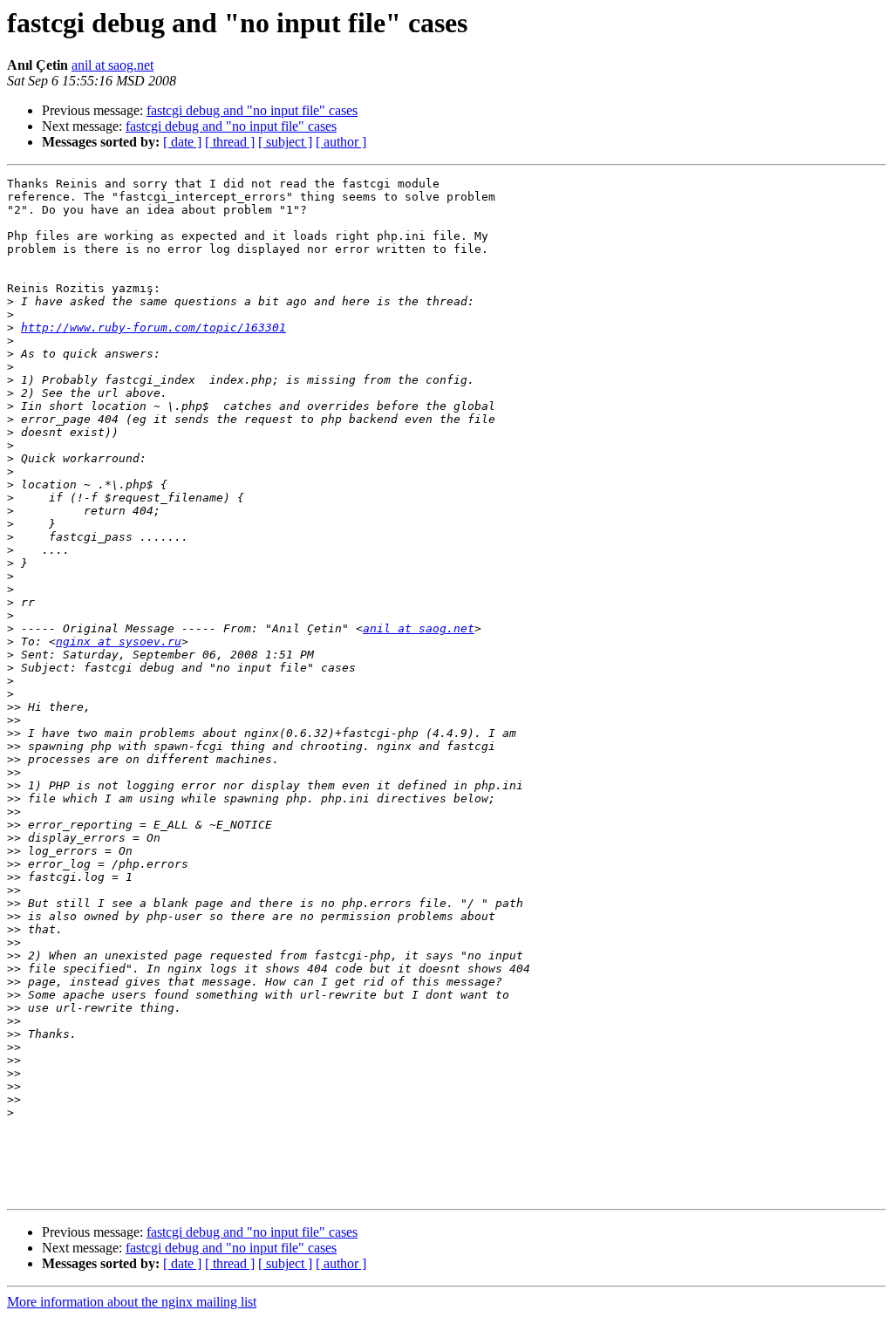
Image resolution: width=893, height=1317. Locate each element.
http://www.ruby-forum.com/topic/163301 (153, 327)
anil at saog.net (112, 65)
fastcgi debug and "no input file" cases (252, 110)
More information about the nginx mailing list (131, 1301)
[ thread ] (230, 141)
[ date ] (182, 141)
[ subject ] (285, 141)
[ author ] (341, 141)
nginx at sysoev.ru (118, 641)
